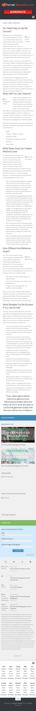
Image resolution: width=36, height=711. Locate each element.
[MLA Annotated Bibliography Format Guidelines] (5, 607)
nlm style (25, 643)
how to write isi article (23, 636)
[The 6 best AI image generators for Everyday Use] (5, 578)
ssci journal (13, 647)
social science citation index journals (15, 645)
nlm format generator (18, 643)
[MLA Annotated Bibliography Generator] (18, 456)
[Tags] (30, 562)
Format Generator (16, 703)
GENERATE (18, 550)
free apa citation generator (21, 630)
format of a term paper (10, 630)
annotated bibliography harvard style (19, 616)
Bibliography (14, 594)
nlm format (10, 643)
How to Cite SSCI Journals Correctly (13, 494)
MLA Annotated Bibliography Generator (15, 466)
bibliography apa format (18, 624)
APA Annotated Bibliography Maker (13, 445)
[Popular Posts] (14, 562)
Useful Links (18, 656)
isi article (30, 636)
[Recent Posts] (5, 562)
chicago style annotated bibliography (11, 626)
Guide (15, 566)
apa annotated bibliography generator (20, 618)
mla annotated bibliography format (16, 638)
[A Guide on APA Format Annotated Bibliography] (5, 597)
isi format (7, 638)
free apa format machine (11, 632)
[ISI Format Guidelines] (18, 505)
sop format (25, 645)
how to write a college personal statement (20, 634)
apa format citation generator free (17, 622)
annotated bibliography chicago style (19, 614)
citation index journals (15, 628)
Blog (11, 566)
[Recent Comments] (22, 562)
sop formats (31, 645)
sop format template (5, 647)
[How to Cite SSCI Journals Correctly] (18, 483)
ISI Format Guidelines (8, 515)
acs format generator (6, 614)
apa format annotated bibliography (22, 620)
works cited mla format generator (13, 649)
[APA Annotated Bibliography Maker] (18, 435)
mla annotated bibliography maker (19, 640)
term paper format (20, 647)
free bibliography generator (23, 632)
